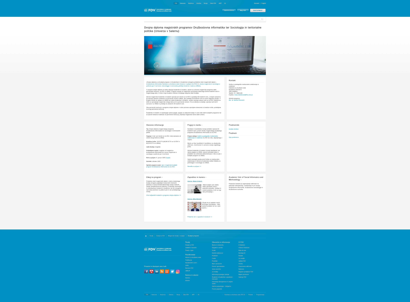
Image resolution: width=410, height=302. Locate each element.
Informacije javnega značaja (220, 274)
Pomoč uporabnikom (218, 266)
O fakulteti (242, 245)
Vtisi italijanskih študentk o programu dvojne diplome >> (163, 195)
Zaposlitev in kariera (196, 177)
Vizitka (241, 263)
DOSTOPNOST (258, 10)
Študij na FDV (160, 236)
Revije (206, 3)
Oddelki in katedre (191, 247)
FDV (176, 3)
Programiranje (260, 294)
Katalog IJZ (242, 253)
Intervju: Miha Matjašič (194, 199)
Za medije (215, 271)
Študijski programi (193, 236)
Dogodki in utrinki (217, 247)
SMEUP (187, 271)
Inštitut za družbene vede (193, 257)
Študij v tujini (189, 250)
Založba (198, 3)
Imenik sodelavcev (217, 253)
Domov (145, 236)
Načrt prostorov (217, 263)
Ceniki (214, 258)
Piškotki (250, 294)
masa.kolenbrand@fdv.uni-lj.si (243, 95)
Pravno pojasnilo (217, 289)
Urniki (213, 250)
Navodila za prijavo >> (194, 166)
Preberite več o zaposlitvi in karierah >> (199, 217)
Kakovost (183, 3)
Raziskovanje (190, 254)
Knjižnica (191, 3)
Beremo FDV (189, 268)
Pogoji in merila (194, 125)
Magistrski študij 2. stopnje (176, 236)
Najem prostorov (244, 274)
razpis (168, 157)
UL (225, 3)
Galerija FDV (242, 277)
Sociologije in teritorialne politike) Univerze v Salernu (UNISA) (182, 86)
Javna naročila (216, 269)
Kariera (187, 278)
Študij (151, 236)
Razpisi (241, 255)
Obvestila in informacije (221, 242)
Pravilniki (214, 261)
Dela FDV (213, 3)
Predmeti (215, 255)
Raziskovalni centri (191, 263)
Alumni (187, 280)
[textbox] (252, 19)
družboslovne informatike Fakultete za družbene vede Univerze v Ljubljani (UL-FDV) (171, 84)
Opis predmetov (234, 137)
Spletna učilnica (229, 10)
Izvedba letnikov (234, 129)
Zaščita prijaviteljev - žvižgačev (221, 286)
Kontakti (256, 3)
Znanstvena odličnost (245, 266)
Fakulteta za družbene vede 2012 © (235, 294)
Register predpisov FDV (246, 271)
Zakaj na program (153, 177)
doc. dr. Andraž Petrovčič (237, 100)
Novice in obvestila (217, 245)
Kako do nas (242, 250)
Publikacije (188, 260)
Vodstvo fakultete (244, 247)
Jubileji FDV (242, 261)
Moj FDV (243, 10)
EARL (187, 265)
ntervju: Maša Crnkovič (195, 181)
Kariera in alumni (191, 275)
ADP (220, 3)
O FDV (241, 242)
